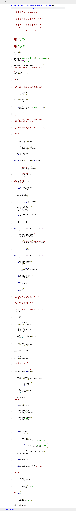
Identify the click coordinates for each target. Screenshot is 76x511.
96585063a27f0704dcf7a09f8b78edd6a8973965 (31, 5)
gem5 (12, 5)
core (49, 5)
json (74, 509)
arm (15, 5)
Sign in (74, 1)
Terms (13, 509)
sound (46, 5)
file (33, 8)
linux (18, 5)
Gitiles (7, 509)
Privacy (9, 509)
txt (71, 509)
